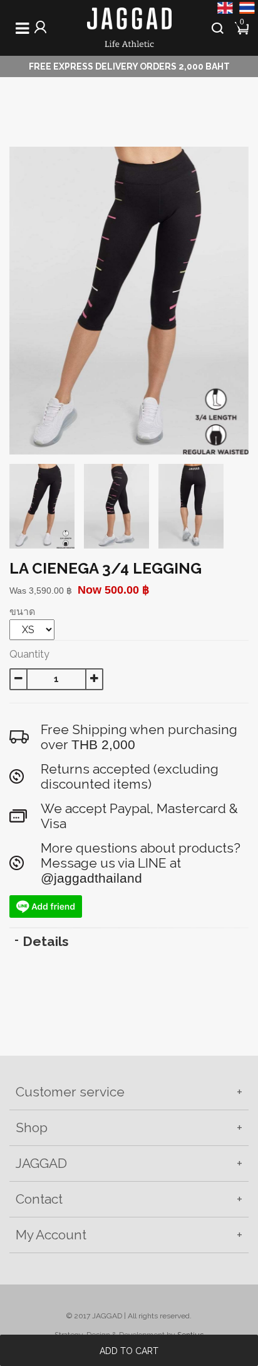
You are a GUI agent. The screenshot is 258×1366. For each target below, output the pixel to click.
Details (46, 941)
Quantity (29, 654)
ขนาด (22, 611)
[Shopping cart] (242, 27)
